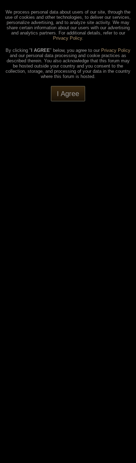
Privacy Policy (67, 38)
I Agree (68, 93)
